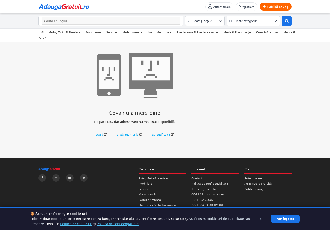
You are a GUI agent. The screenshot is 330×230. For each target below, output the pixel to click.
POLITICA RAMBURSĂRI (207, 205)
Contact (196, 178)
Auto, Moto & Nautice (64, 32)
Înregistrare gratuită (258, 184)
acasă (99, 134)
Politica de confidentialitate (209, 184)
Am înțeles (285, 219)
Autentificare (253, 178)
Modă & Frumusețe (237, 32)
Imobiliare (93, 32)
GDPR (264, 219)
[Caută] (287, 21)
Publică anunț (253, 189)
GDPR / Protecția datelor (207, 194)
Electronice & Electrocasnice (197, 32)
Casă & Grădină (267, 32)
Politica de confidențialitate (118, 224)
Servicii (111, 32)
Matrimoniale (132, 32)
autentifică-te (161, 134)
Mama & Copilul (294, 32)
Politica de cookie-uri (76, 224)
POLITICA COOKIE (203, 200)
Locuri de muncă (160, 32)
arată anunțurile (127, 134)
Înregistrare (246, 7)
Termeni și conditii (203, 189)
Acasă (42, 38)
